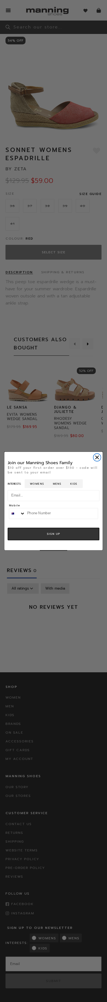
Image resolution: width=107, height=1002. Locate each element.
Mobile (14, 505)
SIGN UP (53, 534)
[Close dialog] (97, 457)
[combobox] (17, 513)
